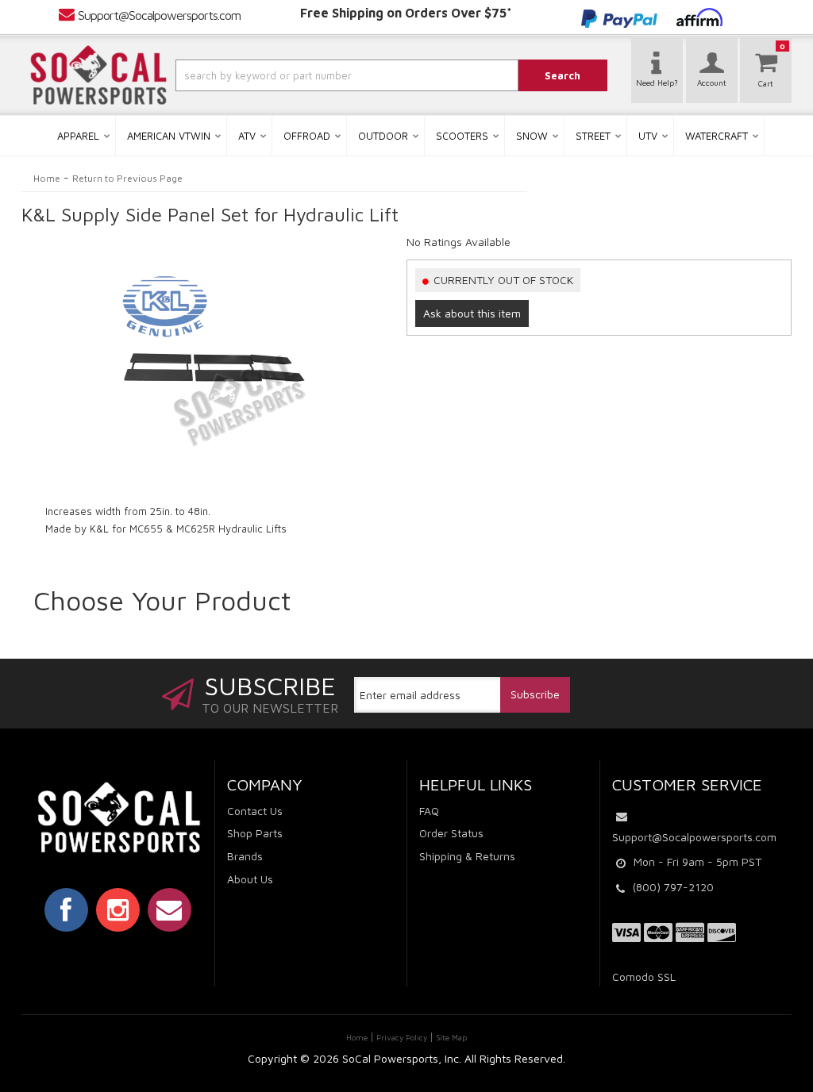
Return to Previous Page (127, 178)
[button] (318, 75)
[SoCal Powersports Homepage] (98, 75)
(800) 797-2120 (673, 887)
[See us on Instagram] (118, 909)
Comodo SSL (644, 976)
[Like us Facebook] (66, 909)
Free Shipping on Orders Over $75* (406, 13)
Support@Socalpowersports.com (159, 15)
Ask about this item (472, 313)
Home (46, 178)
